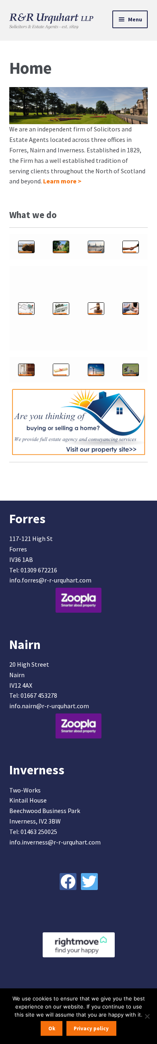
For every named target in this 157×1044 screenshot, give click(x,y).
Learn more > (62, 181)
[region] (78, 105)
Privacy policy (91, 1028)
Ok (51, 1028)
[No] (147, 1016)
